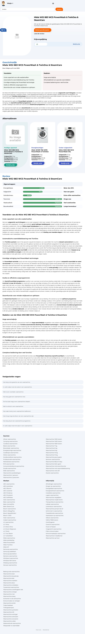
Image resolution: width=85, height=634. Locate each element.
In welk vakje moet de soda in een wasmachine (17, 387)
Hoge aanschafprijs (50, 77)
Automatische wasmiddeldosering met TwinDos (19, 80)
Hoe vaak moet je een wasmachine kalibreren (17, 411)
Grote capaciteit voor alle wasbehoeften (16, 77)
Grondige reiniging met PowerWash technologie (19, 82)
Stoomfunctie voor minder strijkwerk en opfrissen (19, 87)
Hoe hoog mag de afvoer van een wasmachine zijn (18, 416)
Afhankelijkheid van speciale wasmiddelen (57, 80)
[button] (42, 30)
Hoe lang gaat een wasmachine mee (14, 396)
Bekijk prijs (10, 165)
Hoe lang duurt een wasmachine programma (16, 421)
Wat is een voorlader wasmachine (13, 392)
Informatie (50, 481)
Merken (6, 481)
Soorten (6, 436)
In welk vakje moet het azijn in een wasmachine (17, 426)
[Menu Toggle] (53, 3)
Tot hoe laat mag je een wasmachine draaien (16, 401)
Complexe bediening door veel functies (56, 82)
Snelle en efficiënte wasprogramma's (15, 85)
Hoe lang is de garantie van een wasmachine (16, 382)
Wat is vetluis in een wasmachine (13, 406)
